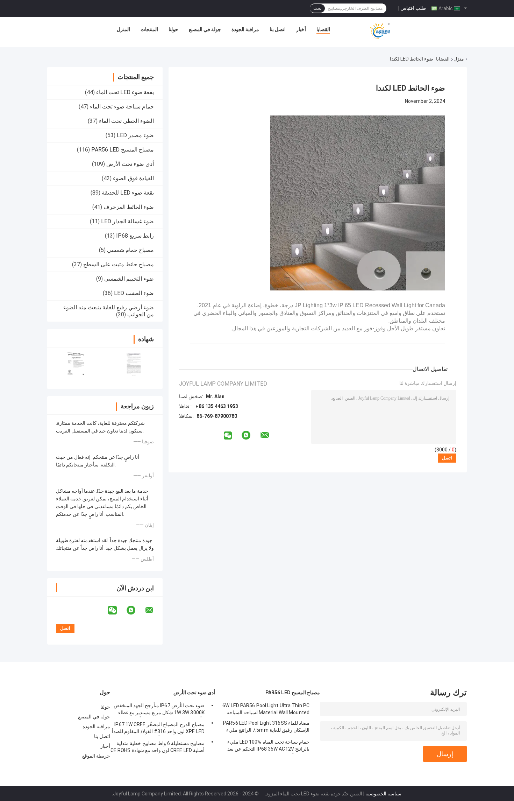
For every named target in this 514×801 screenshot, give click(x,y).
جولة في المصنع (205, 29)
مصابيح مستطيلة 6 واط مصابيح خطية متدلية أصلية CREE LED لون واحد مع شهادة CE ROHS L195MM (157, 747)
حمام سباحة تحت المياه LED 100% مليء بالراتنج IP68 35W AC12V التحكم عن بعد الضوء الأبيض (268, 746)
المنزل (123, 29)
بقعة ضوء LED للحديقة (128, 192)
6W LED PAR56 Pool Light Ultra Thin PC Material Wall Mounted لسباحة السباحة (265, 709)
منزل (459, 59)
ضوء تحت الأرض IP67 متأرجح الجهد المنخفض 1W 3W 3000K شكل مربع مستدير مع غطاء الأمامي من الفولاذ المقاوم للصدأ (159, 710)
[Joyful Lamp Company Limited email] (154, 610)
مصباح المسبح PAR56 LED (122, 149)
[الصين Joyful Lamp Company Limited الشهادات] (76, 364)
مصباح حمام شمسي (130, 250)
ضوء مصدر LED (135, 135)
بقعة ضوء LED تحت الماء (125, 92)
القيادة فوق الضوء (133, 178)
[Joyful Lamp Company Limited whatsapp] (135, 610)
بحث (317, 8)
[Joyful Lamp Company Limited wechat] (117, 610)
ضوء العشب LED (134, 293)
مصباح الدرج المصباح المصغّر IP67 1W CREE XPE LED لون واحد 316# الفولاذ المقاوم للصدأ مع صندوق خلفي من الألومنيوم (158, 729)
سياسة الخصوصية (383, 793)
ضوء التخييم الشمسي (129, 278)
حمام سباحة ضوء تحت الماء (122, 106)
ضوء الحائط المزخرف (128, 207)
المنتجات (149, 29)
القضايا (323, 29)
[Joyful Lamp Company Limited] (380, 31)
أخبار (301, 29)
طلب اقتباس (413, 8)
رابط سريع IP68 (135, 235)
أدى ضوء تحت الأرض (130, 164)
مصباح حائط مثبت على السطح (118, 264)
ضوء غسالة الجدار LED (127, 221)
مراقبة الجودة (245, 29)
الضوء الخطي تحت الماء (126, 121)
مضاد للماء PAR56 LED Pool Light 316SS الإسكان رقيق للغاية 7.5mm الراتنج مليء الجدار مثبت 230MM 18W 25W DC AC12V (265, 727)
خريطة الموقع (96, 756)
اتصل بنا (278, 29)
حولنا (173, 29)
